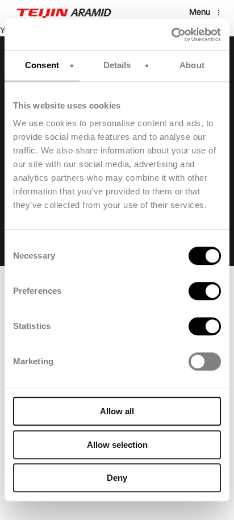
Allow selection (117, 445)
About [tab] (191, 65)
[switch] (205, 291)
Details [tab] (117, 65)
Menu (199, 12)
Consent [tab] (42, 65)
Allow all (117, 411)
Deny (117, 477)
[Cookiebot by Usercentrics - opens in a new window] (171, 34)
